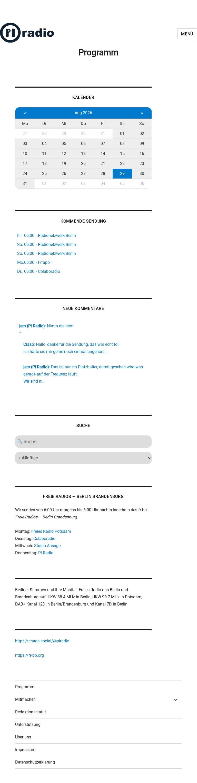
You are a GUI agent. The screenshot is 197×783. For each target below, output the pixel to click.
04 (44, 143)
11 (44, 153)
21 (103, 163)
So (141, 123)
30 (83, 133)
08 (122, 143)
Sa (122, 123)
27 (25, 133)
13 (83, 153)
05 (64, 143)
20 (83, 163)
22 (122, 163)
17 (25, 163)
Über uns (23, 737)
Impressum (25, 749)
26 (64, 173)
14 (103, 153)
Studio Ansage (47, 545)
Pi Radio (45, 552)
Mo (25, 123)
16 (142, 153)
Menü (187, 34)
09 (142, 143)
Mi (64, 123)
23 (142, 163)
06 (83, 143)
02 (142, 133)
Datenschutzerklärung (35, 762)
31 (103, 133)
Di (44, 123)
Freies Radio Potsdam (51, 531)
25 (44, 173)
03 (25, 143)
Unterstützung (28, 724)
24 (25, 173)
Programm (24, 686)
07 (103, 143)
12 (64, 153)
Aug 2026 (83, 112)
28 (44, 133)
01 (122, 133)
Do (83, 123)
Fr (103, 123)
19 (64, 163)
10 (25, 153)
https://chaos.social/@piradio (42, 641)
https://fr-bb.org (29, 655)
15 (122, 153)
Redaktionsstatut (30, 711)
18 (44, 163)
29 (64, 133)
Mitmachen (25, 699)
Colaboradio (44, 538)
